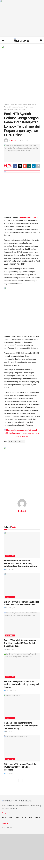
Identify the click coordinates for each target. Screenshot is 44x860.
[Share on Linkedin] (34, 166)
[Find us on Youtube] (8, 827)
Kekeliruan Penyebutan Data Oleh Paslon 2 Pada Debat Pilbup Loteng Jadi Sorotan (21, 684)
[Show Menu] (3, 40)
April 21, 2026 (24, 140)
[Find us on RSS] (11, 827)
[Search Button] (41, 40)
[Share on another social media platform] (38, 166)
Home (4, 817)
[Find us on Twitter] (5, 827)
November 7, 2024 (10, 690)
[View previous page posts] (20, 780)
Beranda (6, 104)
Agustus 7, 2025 (9, 569)
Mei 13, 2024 (8, 731)
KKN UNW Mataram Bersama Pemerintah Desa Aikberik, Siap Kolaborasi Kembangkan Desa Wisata (20, 563)
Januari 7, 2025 (9, 649)
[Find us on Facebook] (2, 827)
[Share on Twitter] (20, 166)
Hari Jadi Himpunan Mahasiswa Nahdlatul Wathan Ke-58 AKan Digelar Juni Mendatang (20, 726)
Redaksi (13, 140)
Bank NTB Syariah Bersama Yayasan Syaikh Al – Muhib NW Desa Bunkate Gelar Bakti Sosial (20, 643)
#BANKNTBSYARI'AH (16, 441)
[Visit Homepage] (22, 40)
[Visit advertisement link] (22, 18)
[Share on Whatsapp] (29, 166)
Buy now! (37, 817)
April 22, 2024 (9, 773)
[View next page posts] (24, 780)
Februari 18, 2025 (10, 608)
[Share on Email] (25, 166)
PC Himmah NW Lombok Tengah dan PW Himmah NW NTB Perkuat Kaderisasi (20, 767)
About (11, 817)
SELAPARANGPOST (12, 806)
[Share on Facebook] (15, 166)
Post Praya (10, 555)
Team (17, 817)
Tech (30, 817)
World (24, 817)
